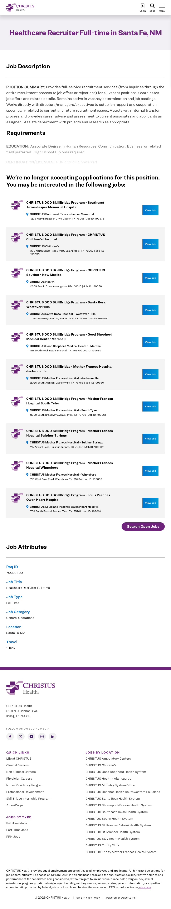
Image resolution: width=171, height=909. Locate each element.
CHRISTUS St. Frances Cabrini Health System (118, 825)
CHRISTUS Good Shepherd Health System (116, 772)
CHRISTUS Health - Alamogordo (108, 778)
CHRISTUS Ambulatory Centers (108, 758)
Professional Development (25, 792)
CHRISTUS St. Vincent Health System (113, 839)
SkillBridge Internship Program (28, 798)
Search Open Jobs (143, 526)
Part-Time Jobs (17, 830)
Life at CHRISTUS (18, 758)
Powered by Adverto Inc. (121, 897)
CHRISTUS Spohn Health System (109, 819)
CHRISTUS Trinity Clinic (103, 845)
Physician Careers (19, 778)
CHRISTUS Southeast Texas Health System (117, 812)
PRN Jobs (13, 836)
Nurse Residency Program (24, 785)
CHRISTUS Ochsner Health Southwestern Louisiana (123, 792)
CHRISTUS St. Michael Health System (113, 832)
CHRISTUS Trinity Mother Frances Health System (121, 852)
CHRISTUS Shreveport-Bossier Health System (119, 805)
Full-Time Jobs (16, 823)
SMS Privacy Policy (88, 897)
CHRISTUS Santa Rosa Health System (113, 798)
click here (145, 887)
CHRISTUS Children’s (101, 765)
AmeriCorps (15, 805)
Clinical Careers (17, 765)
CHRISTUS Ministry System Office (110, 785)
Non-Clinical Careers (21, 772)
